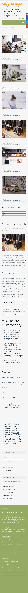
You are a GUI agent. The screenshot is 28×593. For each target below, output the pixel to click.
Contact (5, 583)
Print (4, 230)
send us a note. (10, 524)
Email (8, 230)
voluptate (5, 387)
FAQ (3, 583)
